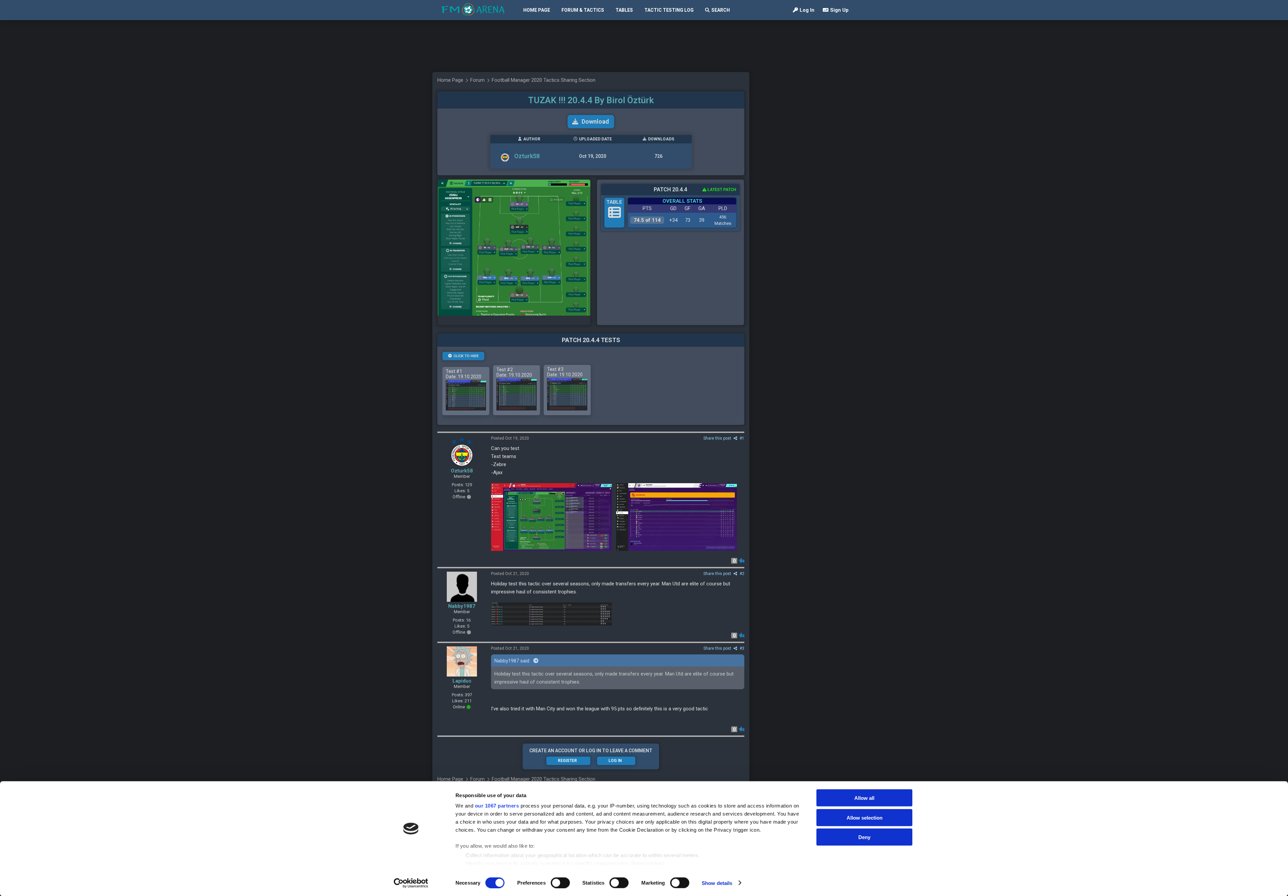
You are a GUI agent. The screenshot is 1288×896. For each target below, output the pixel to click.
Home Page (536, 10)
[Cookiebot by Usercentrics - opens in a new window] (411, 883)
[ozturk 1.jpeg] (551, 614)
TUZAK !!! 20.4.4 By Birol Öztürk (591, 100)
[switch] (560, 882)
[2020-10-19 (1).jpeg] (551, 517)
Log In (807, 10)
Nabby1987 (461, 606)
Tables (624, 10)
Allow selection (864, 817)
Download (595, 121)
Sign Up (839, 10)
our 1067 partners (497, 806)
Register (567, 760)
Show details (717, 883)
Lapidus (461, 681)
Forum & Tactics (582, 10)
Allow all (864, 798)
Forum (477, 80)
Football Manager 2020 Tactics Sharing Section (543, 80)
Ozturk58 (527, 155)
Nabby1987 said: (513, 661)
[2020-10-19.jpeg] (676, 517)
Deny (864, 837)
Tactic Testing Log (669, 10)
